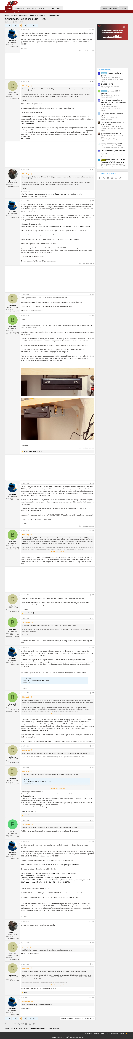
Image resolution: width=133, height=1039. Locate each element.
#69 (93, 595)
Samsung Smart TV (107, 97)
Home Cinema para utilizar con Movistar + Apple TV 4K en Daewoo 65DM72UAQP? (113, 102)
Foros (9, 8)
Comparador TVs (54, 8)
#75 (93, 820)
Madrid (17, 334)
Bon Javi (9, 22)
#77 (93, 921)
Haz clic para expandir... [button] (58, 551)
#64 (93, 201)
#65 (93, 294)
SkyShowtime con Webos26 (111, 133)
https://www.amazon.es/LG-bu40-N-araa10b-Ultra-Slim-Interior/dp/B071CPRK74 (50, 239)
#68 (93, 530)
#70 (93, 618)
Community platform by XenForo (66, 1037)
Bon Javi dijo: (26, 750)
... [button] (27, 25)
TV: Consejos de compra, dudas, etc (112, 148)
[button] (23, 8)
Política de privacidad (112, 1033)
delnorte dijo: (26, 622)
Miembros (30, 8)
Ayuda (122, 1033)
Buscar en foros (22, 12)
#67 (93, 483)
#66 (93, 316)
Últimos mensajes (105, 70)
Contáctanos (88, 1033)
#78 (93, 943)
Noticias (41, 8)
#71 (93, 647)
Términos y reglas (99, 1033)
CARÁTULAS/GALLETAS (29, 811)
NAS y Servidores (106, 88)
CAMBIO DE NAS (107, 84)
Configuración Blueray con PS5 (112, 144)
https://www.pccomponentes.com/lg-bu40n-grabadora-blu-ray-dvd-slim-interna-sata (51, 194)
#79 (93, 964)
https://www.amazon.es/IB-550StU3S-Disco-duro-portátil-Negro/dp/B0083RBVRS (50, 865)
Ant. (9, 25)
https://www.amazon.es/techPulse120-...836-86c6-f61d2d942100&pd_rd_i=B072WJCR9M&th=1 (55, 226)
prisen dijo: (25, 947)
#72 (93, 693)
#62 (93, 82)
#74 (93, 767)
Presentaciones (105, 157)
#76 (93, 841)
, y (33, 451)
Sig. (34, 25)
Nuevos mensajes (10, 12)
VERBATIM (30, 123)
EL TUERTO (27, 678)
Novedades (18, 8)
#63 (93, 170)
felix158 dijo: (26, 86)
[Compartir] (90, 30)
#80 (93, 997)
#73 (93, 746)
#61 (93, 30)
